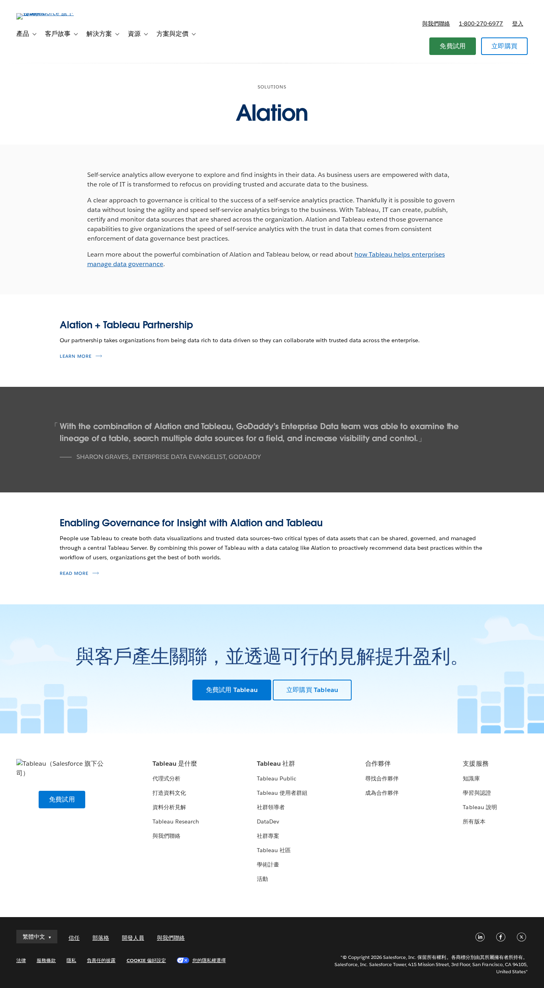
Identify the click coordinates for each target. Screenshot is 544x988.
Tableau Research (176, 821)
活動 (262, 878)
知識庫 (471, 778)
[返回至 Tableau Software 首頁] (46, 13)
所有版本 (474, 821)
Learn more (76, 356)
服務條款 (46, 960)
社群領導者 (271, 807)
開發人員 (133, 937)
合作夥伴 (378, 763)
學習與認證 (477, 792)
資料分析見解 (169, 807)
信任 (74, 937)
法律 (21, 960)
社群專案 (268, 835)
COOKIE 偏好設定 (146, 960)
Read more (74, 573)
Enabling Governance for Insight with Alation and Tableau (191, 523)
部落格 (100, 937)
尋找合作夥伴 (382, 778)
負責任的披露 (101, 960)
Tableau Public (276, 778)
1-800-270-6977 (481, 23)
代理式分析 (166, 778)
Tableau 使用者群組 (282, 792)
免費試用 (453, 46)
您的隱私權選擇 (209, 960)
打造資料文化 (169, 792)
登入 (517, 23)
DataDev (268, 821)
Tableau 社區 (274, 850)
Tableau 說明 (480, 807)
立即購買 (504, 46)
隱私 (71, 960)
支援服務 (475, 763)
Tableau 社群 (276, 763)
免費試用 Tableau (232, 690)
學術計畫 (268, 864)
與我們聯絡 (436, 23)
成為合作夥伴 (382, 792)
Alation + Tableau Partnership (126, 325)
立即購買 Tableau (312, 690)
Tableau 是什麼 (175, 763)
